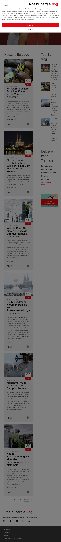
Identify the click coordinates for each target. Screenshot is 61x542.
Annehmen (30, 25)
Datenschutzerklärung (27, 20)
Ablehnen (30, 29)
